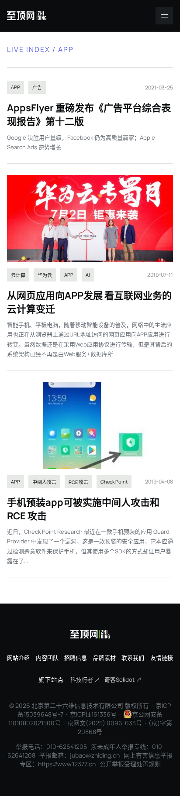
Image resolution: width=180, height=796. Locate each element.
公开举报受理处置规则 (130, 764)
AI (88, 274)
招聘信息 (75, 658)
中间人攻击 (44, 482)
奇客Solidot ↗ (123, 679)
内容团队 (47, 658)
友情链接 (161, 658)
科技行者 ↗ (85, 679)
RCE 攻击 (78, 482)
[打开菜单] (164, 15)
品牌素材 (104, 658)
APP (15, 87)
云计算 (18, 275)
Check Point (114, 481)
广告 (37, 87)
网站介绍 (18, 658)
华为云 (45, 275)
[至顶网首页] (26, 15)
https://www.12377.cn (67, 764)
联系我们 (132, 658)
